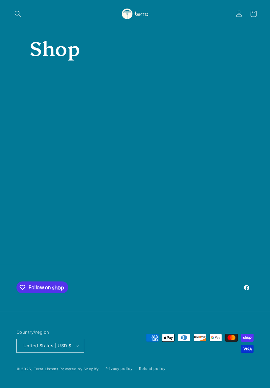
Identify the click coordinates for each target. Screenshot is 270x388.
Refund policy (152, 368)
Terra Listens (46, 369)
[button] (18, 14)
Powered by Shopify (79, 369)
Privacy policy (119, 368)
